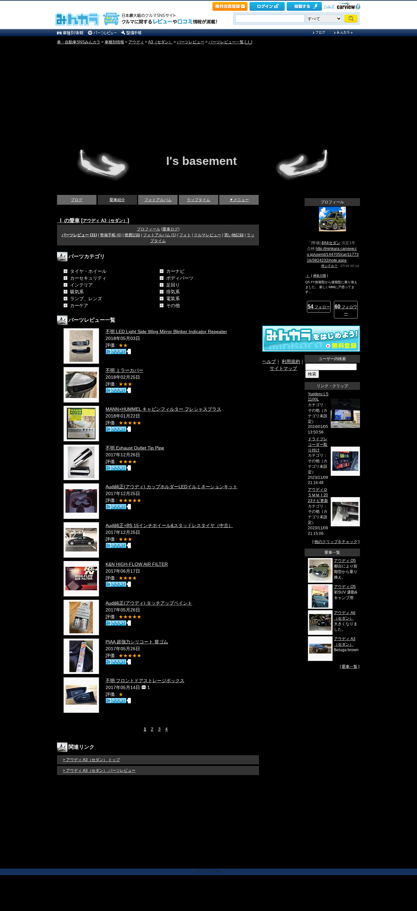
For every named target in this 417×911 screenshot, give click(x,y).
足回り (173, 284)
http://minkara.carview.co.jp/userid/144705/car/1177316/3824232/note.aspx (333, 254)
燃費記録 (132, 235)
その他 (173, 305)
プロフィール (148, 229)
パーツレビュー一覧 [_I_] (230, 42)
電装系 (173, 298)
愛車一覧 (349, 666)
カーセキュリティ (88, 278)
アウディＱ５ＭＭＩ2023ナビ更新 (318, 495)
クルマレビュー (207, 235)
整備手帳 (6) (111, 235)
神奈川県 (319, 275)
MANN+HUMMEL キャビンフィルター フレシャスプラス (163, 409)
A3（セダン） (160, 42)
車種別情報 (114, 42)
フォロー (319, 306)
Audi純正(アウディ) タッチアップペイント (149, 603)
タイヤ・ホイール (88, 271)
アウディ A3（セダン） (105, 220)
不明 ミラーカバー (124, 370)
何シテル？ (329, 266)
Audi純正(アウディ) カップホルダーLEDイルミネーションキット (171, 486)
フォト (185, 235)
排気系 (173, 291)
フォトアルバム (158, 200)
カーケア (79, 305)
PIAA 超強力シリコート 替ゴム (137, 641)
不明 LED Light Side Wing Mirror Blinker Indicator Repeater (166, 331)
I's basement (201, 161)
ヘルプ (329, 6)
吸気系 (77, 291)
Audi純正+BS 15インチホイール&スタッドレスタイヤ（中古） (169, 525)
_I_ (307, 275)
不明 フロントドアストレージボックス (145, 680)
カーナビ (175, 271)
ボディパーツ (180, 278)
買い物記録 (234, 235)
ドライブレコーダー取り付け (317, 444)
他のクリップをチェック (335, 541)
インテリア (81, 284)
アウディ (136, 42)
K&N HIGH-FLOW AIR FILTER (137, 564)
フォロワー (346, 310)
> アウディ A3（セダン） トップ (91, 759)
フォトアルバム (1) (159, 235)
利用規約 (291, 361)
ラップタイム (198, 200)
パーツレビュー (190, 42)
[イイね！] (116, 351)
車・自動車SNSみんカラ (78, 42)
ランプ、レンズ (86, 298)
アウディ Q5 (345, 560)
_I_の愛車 (68, 220)
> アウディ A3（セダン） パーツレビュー (99, 770)
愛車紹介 (117, 200)
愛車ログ (170, 229)
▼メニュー (239, 200)
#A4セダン (331, 243)
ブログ (76, 200)
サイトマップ (283, 368)
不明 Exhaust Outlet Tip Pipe (135, 447)
